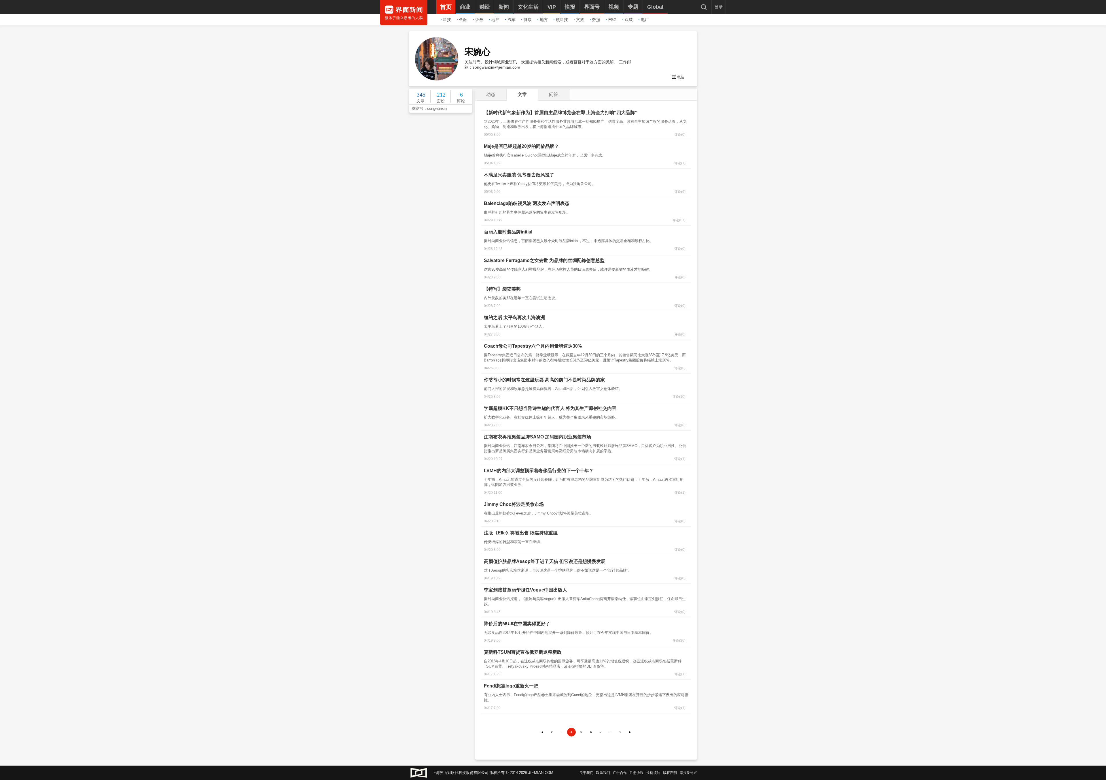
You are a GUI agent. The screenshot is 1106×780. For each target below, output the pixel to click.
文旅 (580, 19)
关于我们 (586, 773)
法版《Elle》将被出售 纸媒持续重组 (521, 532)
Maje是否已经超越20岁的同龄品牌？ (521, 146)
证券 (479, 19)
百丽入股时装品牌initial (508, 231)
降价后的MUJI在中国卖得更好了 (517, 623)
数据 (596, 19)
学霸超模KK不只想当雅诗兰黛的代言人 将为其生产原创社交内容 (550, 408)
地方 (544, 19)
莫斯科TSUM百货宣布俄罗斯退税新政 (523, 652)
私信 (680, 77)
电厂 (645, 19)
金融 (463, 19)
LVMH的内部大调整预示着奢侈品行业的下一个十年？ (539, 470)
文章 (522, 94)
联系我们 (603, 773)
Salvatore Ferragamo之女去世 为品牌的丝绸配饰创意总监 (544, 260)
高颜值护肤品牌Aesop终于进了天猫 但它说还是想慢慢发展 (544, 561)
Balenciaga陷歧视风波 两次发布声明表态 (526, 203)
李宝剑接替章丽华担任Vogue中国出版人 (525, 589)
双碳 (629, 19)
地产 (495, 19)
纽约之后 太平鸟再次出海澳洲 (514, 317)
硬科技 (562, 19)
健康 (528, 19)
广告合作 (620, 773)
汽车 (511, 19)
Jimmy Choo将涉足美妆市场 (514, 504)
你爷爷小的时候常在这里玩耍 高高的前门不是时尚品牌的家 (544, 379)
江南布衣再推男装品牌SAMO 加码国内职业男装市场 (537, 436)
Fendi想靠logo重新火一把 (511, 685)
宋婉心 (477, 51)
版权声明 (670, 773)
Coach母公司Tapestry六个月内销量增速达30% (533, 346)
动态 (490, 94)
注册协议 (636, 773)
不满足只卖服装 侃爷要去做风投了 (519, 174)
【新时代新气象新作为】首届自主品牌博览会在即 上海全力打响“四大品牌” (560, 112)
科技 (447, 19)
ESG (612, 19)
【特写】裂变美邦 (502, 289)
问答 (553, 94)
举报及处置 (688, 773)
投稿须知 (653, 773)
